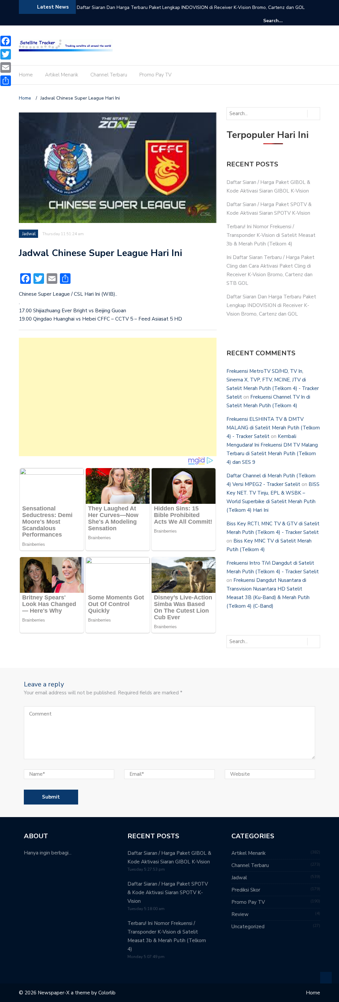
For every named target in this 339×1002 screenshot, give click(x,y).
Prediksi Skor (245, 890)
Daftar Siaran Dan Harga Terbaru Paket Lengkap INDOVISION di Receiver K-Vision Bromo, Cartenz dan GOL (191, 7)
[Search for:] (283, 20)
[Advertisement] (118, 397)
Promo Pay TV (155, 74)
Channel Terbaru (108, 74)
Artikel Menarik (61, 74)
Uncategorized (248, 926)
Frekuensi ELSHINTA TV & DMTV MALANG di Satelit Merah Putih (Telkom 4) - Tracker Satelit (273, 428)
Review (240, 914)
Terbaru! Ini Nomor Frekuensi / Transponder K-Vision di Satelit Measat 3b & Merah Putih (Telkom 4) (270, 235)
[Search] (316, 20)
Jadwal (29, 234)
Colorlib (107, 992)
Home (26, 74)
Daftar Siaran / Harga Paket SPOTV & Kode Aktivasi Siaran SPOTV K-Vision (167, 892)
